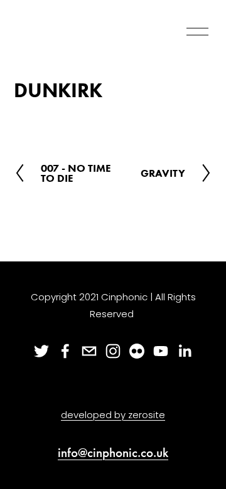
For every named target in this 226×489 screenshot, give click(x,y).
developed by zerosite (113, 414)
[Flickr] (136, 351)
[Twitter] (41, 351)
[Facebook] (65, 351)
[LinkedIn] (184, 351)
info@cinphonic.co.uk (113, 453)
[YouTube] (160, 351)
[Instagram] (113, 351)
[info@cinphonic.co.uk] (89, 351)
